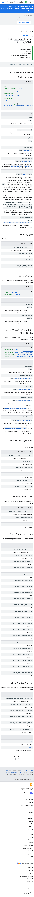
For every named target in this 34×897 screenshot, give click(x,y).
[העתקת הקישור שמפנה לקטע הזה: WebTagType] (18, 235)
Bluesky (30, 818)
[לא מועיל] (21, 31)
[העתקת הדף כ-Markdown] (17, 42)
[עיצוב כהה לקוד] (31, 85)
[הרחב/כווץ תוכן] (26, 47)
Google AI (30, 879)
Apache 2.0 (5, 770)
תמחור (31, 808)
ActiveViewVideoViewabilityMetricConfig (17, 222)
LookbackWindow (15, 95)
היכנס (3, 2)
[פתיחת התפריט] (30, 2)
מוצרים (24, 28)
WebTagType (20, 92)
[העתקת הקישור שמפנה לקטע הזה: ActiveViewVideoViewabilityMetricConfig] (18, 333)
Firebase (30, 842)
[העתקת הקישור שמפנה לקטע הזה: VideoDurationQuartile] (9, 683)
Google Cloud (29, 851)
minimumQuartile (9, 408)
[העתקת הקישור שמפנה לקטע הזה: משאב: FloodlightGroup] (8, 73)
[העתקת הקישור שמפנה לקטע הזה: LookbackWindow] (14, 276)
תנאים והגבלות (29, 802)
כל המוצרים (30, 881)
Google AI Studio (28, 845)
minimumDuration (21, 408)
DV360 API (18, 28)
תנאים (31, 889)
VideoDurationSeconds (23, 400)
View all (30, 856)
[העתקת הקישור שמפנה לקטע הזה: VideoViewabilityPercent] (8, 441)
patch (30, 747)
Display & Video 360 (17, 2)
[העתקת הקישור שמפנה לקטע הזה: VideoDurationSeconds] (8, 534)
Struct (24, 174)
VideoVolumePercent (26, 352)
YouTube (30, 829)
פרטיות (26, 889)
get (31, 741)
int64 (24, 130)
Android (30, 837)
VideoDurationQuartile (23, 420)
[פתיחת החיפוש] (8, 2)
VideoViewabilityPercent (22, 378)
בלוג (31, 815)
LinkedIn (30, 824)
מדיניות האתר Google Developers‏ (14, 772)
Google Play (29, 854)
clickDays (27, 166)
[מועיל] (23, 31)
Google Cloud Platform (26, 876)
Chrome (30, 840)
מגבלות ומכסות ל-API (27, 805)
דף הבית (31, 28)
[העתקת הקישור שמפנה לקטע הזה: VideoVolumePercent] (10, 497)
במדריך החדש (16, 8)
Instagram (30, 821)
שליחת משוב (26, 35)
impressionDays (16, 166)
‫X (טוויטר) (30, 826)
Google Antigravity (27, 848)
